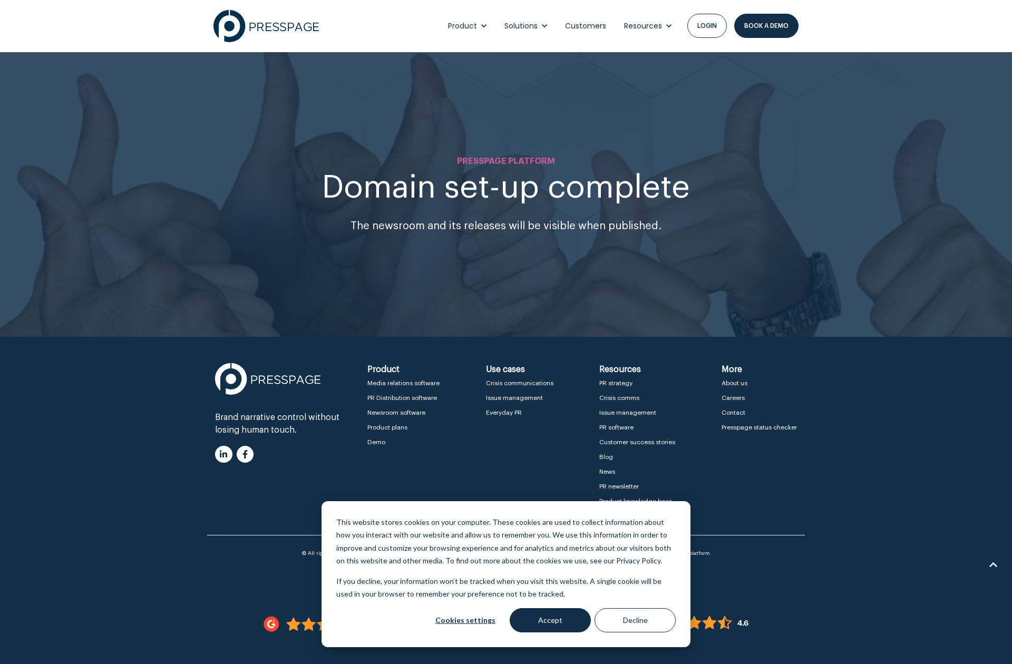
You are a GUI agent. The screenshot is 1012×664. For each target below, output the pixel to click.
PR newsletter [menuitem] (619, 486)
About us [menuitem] (734, 383)
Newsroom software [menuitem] (396, 412)
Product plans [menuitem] (387, 427)
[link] (266, 26)
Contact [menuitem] (733, 412)
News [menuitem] (607, 471)
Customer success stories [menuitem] (637, 442)
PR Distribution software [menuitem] (402, 398)
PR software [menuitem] (616, 427)
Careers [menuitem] (733, 398)
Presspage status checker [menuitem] (759, 427)
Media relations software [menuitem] (403, 383)
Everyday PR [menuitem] (504, 412)
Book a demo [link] (766, 26)
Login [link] (707, 26)
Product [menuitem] (383, 369)
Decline (635, 620)
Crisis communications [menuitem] (519, 383)
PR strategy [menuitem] (615, 383)
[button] (993, 565)
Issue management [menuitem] (514, 398)
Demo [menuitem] (376, 442)
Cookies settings (465, 620)
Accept (550, 620)
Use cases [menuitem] (505, 369)
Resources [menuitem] (620, 369)
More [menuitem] (732, 369)
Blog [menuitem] (606, 457)
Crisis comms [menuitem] (619, 398)
